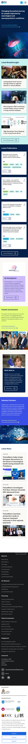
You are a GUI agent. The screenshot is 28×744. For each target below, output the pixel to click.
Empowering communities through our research (13, 646)
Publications (4, 589)
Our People (4, 564)
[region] (14, 730)
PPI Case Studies (5, 626)
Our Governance (5, 569)
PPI (21, 164)
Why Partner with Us (6, 614)
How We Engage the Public (8, 641)
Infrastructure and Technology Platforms (12, 606)
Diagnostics (5, 164)
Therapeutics (5, 214)
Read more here (9, 297)
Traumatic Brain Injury (16, 167)
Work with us (9, 388)
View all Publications (8, 253)
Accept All (14, 733)
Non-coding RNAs (19, 238)
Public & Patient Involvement (9, 621)
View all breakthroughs (8, 140)
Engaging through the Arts (8, 651)
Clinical (17, 164)
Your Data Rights (5, 634)
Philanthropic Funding (7, 611)
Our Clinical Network (6, 567)
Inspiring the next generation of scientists (12, 649)
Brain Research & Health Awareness (10, 644)
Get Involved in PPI (6, 631)
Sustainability (5, 571)
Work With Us (5, 562)
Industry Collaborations (7, 599)
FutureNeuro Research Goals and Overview (12, 584)
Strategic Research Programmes (9, 586)
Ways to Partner (5, 601)
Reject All (14, 741)
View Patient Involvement (8, 326)
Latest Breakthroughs (7, 576)
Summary (5, 171)
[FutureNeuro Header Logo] (4, 2)
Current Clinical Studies (7, 629)
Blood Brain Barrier (6, 167)
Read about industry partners (9, 420)
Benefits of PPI (5, 624)
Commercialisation (6, 604)
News (7, 673)
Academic (12, 164)
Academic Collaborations (8, 609)
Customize (14, 737)
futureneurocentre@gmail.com (14, 669)
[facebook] (9, 677)
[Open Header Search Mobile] (21, 2)
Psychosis (5, 194)
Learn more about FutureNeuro (9, 25)
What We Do (4, 559)
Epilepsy (17, 214)
